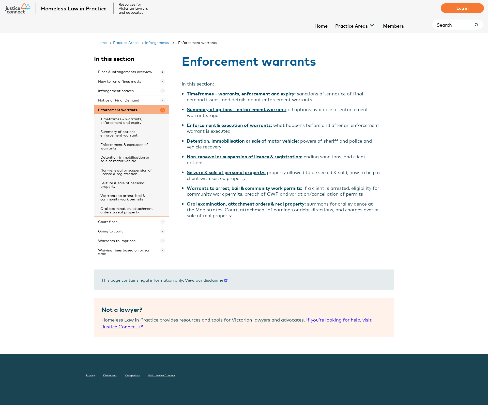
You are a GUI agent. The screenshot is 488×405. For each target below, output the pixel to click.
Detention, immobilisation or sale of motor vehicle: (243, 141)
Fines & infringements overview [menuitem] (125, 71)
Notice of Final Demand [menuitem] (118, 99)
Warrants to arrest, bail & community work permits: (244, 188)
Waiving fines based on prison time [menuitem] (124, 251)
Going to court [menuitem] (110, 230)
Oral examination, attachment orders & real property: (246, 203)
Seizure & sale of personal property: (226, 172)
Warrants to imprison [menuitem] (116, 240)
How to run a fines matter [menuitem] (120, 81)
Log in (462, 8)
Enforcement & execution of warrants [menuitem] (124, 146)
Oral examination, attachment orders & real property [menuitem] (126, 210)
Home (102, 42)
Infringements (157, 42)
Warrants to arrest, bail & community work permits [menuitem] (122, 197)
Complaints (132, 375)
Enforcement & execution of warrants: (229, 125)
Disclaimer (110, 375)
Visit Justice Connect (161, 375)
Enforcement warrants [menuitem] (118, 109)
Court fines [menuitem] (107, 221)
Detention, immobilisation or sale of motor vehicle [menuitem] (124, 159)
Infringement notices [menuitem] (116, 90)
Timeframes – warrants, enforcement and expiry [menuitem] (121, 120)
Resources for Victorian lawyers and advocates (133, 8)
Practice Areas (126, 42)
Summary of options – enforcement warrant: (236, 109)
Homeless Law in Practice (74, 8)
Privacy (90, 375)
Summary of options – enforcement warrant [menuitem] (119, 133)
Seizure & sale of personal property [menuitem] (122, 184)
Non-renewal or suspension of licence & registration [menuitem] (126, 171)
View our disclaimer (204, 280)
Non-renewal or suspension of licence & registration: (244, 156)
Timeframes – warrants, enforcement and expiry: (241, 93)
